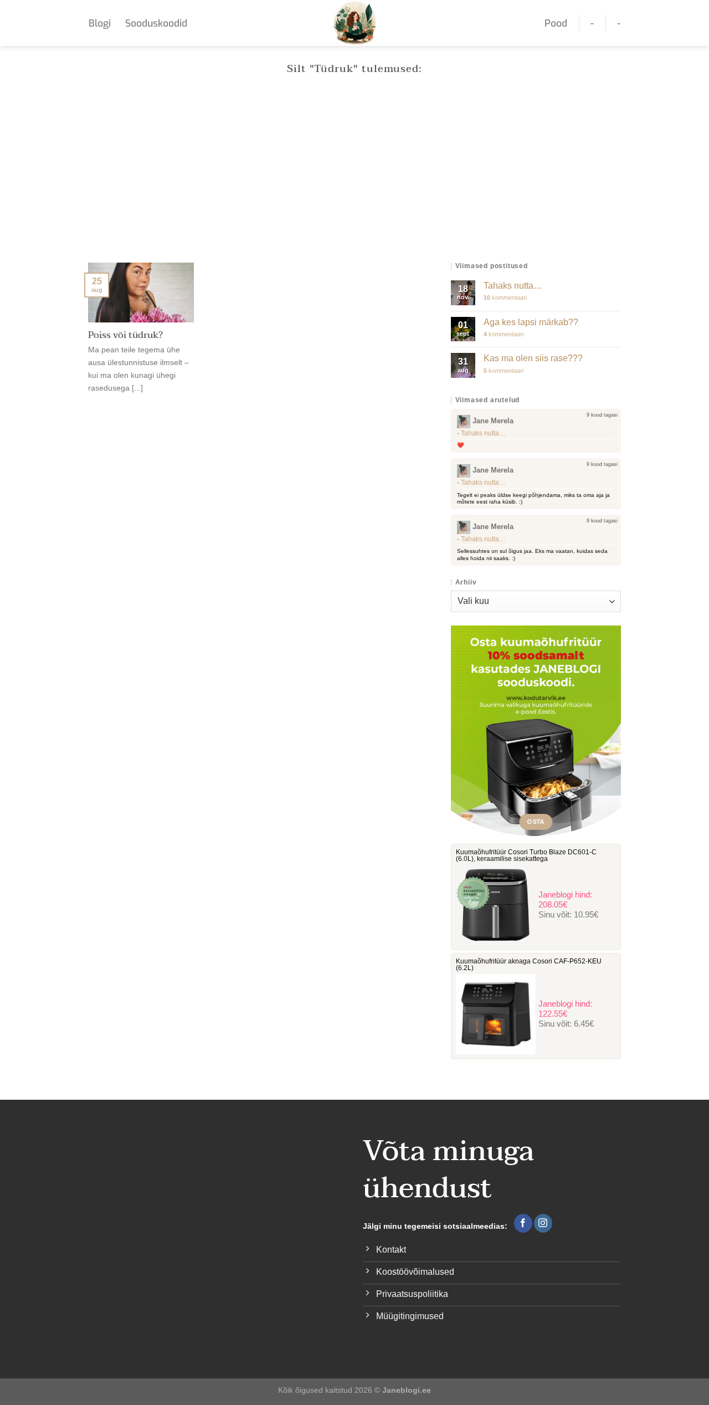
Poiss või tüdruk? (125, 336)
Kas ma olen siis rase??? (533, 358)
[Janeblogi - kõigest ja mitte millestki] (354, 23)
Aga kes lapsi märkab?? (531, 322)
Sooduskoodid (156, 23)
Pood (555, 23)
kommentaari (505, 297)
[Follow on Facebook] (523, 1223)
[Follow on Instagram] (543, 1223)
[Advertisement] (354, 179)
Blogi (100, 23)
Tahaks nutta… (513, 285)
